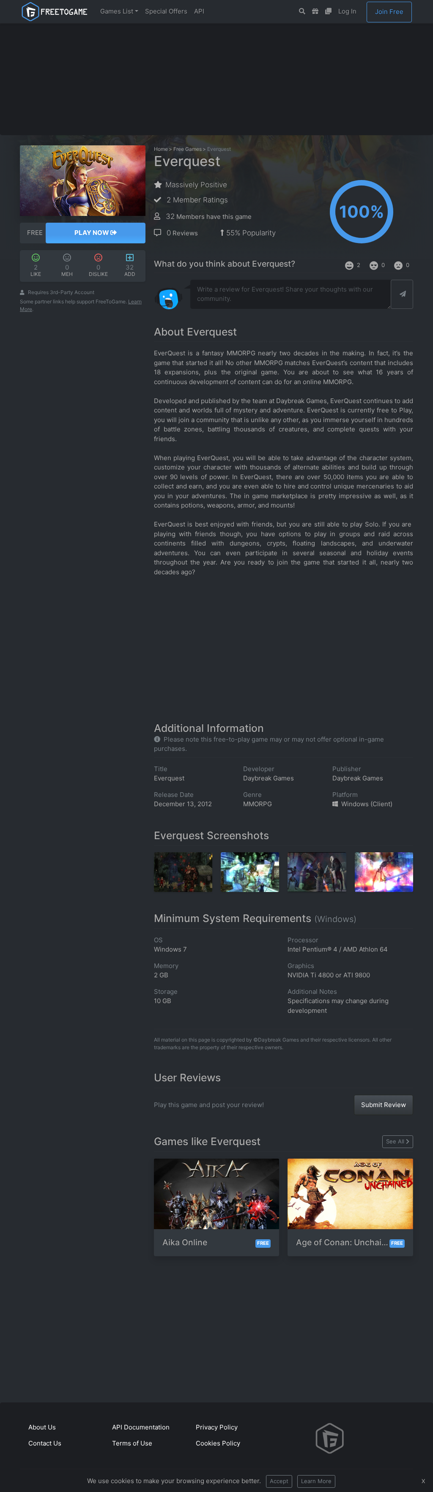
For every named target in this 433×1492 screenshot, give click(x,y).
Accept (279, 1481)
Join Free (389, 12)
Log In (347, 11)
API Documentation (141, 1427)
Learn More (316, 1481)
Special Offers (166, 11)
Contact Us (44, 1443)
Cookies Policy (218, 1443)
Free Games (187, 149)
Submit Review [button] (383, 1105)
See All (395, 1141)
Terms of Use (132, 1443)
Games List (116, 11)
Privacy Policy (217, 1427)
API (199, 11)
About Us (42, 1427)
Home (161, 149)
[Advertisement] (225, 79)
